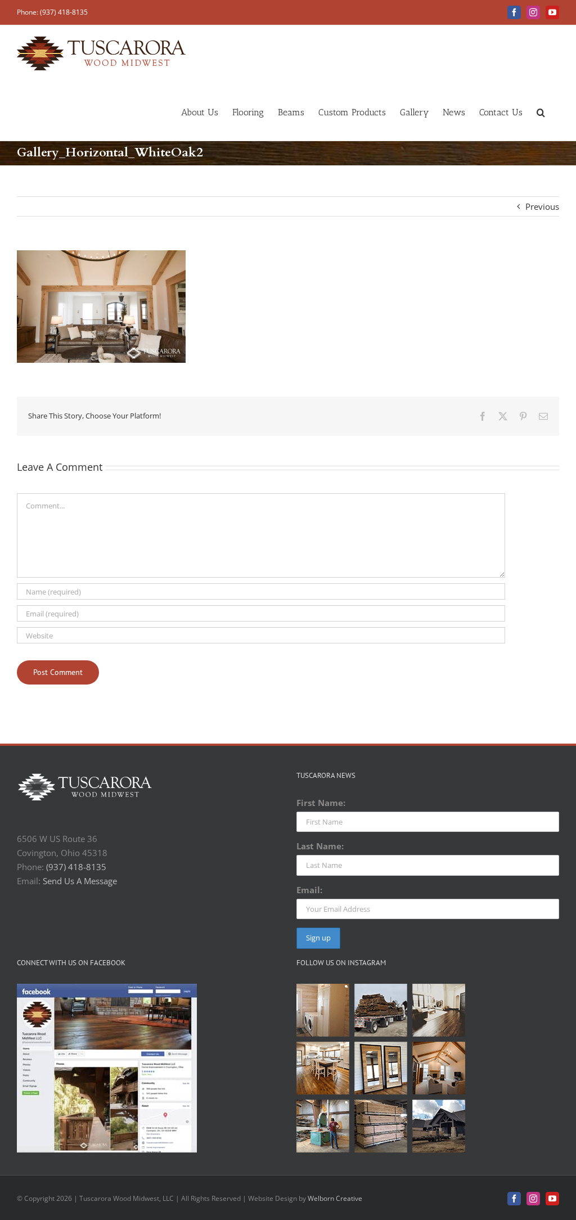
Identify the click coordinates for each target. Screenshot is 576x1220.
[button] (541, 111)
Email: (309, 889)
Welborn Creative (335, 1198)
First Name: (320, 802)
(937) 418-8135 (76, 866)
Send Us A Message (80, 880)
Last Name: (320, 846)
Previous (542, 206)
